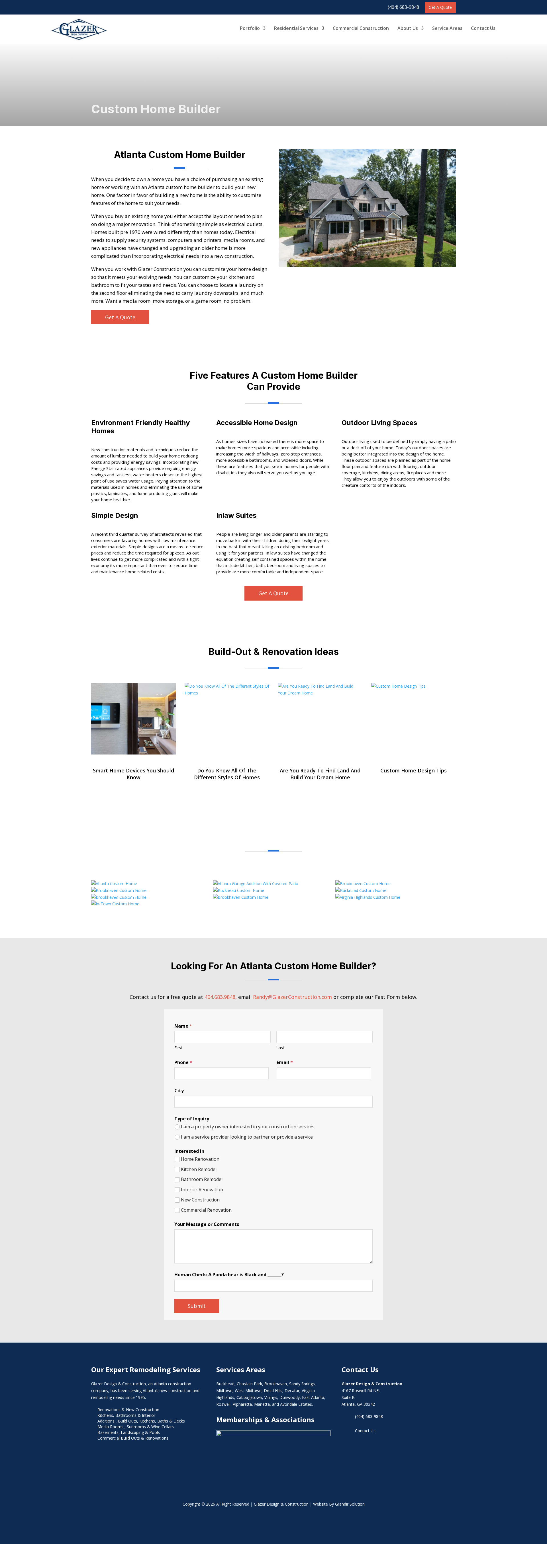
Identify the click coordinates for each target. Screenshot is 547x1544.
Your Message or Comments (206, 1224)
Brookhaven (275, 1383)
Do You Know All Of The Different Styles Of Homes (227, 774)
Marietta (262, 1404)
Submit (197, 1305)
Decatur (292, 1390)
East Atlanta (313, 1397)
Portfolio (250, 28)
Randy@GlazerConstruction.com (292, 996)
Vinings (270, 1397)
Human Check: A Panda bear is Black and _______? (229, 1274)
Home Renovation (200, 1159)
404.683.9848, (221, 996)
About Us (407, 28)
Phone (183, 1062)
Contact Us (483, 28)
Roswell (223, 1404)
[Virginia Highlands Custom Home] (367, 897)
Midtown (224, 1390)
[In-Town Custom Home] (115, 903)
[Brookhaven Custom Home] (240, 897)
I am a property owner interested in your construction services (248, 1127)
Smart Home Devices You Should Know (133, 774)
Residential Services (296, 28)
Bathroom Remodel (202, 1179)
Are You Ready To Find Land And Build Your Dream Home (320, 774)
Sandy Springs (302, 1383)
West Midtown (248, 1390)
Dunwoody (289, 1397)
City (179, 1090)
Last (280, 1047)
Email (285, 1062)
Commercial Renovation (206, 1210)
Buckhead (225, 1383)
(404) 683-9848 (403, 7)
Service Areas (447, 28)
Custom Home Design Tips (413, 770)
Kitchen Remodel (199, 1169)
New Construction (200, 1200)
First (178, 1047)
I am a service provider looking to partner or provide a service (247, 1137)
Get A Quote (440, 7)
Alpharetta (242, 1404)
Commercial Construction (361, 28)
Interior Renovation (202, 1190)
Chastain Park (249, 1383)
